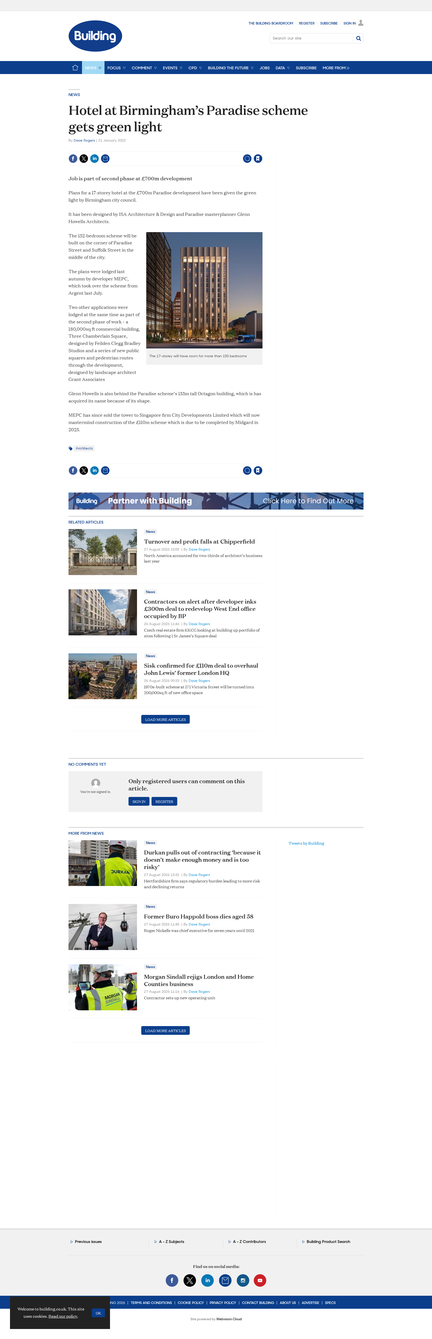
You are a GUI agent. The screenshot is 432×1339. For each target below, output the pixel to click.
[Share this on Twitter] (83, 158)
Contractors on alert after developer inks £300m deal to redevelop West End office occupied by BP (200, 608)
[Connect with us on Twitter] (189, 1280)
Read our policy (62, 1316)
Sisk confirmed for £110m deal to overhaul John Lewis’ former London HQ (201, 669)
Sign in (195, 148)
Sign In (350, 23)
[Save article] (258, 158)
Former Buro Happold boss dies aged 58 (199, 916)
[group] (335, 67)
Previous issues (88, 1241)
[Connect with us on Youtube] (260, 1280)
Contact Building (258, 1302)
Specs (330, 1302)
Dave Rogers (84, 140)
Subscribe (329, 23)
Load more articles (165, 719)
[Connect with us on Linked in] (207, 1280)
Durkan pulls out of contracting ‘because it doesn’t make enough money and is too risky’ (202, 859)
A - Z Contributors (249, 1241)
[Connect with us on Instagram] (243, 1280)
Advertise (310, 1302)
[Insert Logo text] (95, 50)
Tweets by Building (306, 843)
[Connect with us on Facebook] (172, 1280)
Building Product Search (328, 1241)
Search (358, 38)
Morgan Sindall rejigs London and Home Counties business (199, 980)
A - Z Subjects (171, 1241)
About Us (288, 1302)
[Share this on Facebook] (73, 158)
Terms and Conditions (151, 1302)
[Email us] (225, 1280)
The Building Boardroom (270, 23)
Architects (84, 448)
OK (98, 1312)
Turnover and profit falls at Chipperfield (199, 541)
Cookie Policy (191, 1302)
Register (306, 23)
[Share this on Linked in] (94, 158)
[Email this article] (105, 158)
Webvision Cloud (229, 1319)
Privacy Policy (223, 1302)
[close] (262, 148)
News (74, 94)
